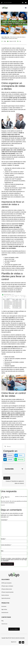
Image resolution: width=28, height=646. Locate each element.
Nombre (3, 539)
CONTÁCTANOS (6, 617)
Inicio (2, 37)
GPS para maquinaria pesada (7, 592)
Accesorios (3, 606)
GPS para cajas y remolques (7, 586)
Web (2, 551)
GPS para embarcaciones (6, 589)
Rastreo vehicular (5, 595)
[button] (25, 8)
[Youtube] (23, 642)
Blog (6, 37)
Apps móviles (4, 609)
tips (8, 37)
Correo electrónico (6, 545)
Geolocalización (4, 612)
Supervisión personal (5, 598)
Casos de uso (4, 623)
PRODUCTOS (5, 603)
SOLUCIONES (5, 579)
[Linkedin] (20, 642)
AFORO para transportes (6, 583)
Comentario (4, 519)
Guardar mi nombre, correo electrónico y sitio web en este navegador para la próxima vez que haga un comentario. (14, 559)
